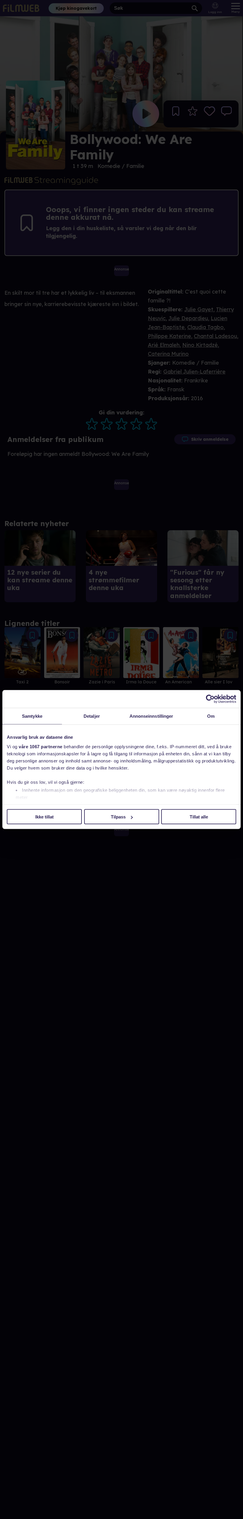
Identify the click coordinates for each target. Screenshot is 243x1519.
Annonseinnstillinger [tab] (151, 716)
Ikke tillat (44, 816)
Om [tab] (211, 716)
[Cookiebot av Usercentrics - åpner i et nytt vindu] (210, 699)
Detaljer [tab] (92, 716)
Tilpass (118, 816)
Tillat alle (199, 816)
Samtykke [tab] (32, 716)
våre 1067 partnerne (41, 746)
